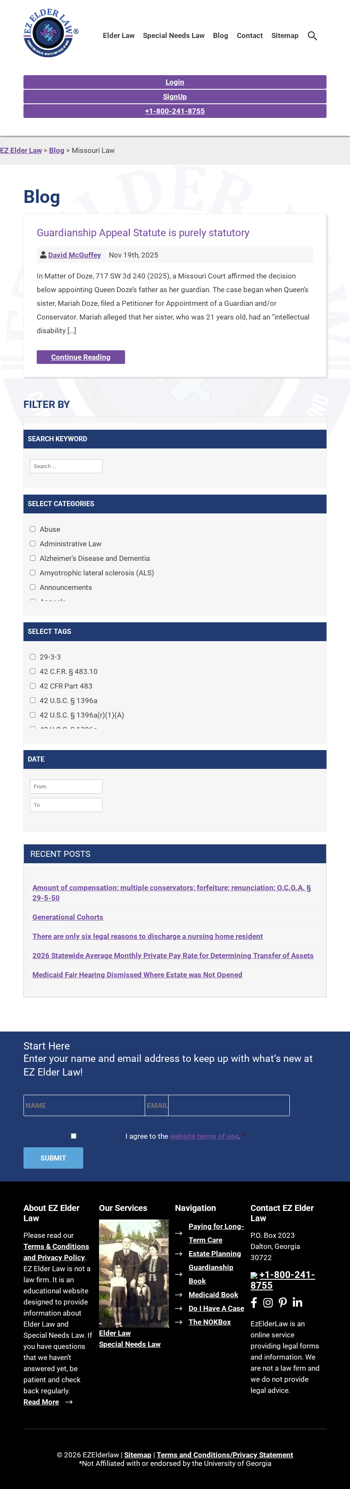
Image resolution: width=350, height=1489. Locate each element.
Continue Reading (81, 357)
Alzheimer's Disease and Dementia (95, 558)
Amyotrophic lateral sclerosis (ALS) (97, 573)
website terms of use (204, 1136)
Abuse (50, 529)
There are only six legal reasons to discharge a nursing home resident (147, 936)
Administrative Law (71, 543)
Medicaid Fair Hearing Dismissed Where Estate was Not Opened (137, 974)
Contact (250, 35)
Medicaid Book (213, 1294)
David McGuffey (74, 255)
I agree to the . (185, 1136)
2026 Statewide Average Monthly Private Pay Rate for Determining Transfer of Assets (173, 955)
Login (175, 82)
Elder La (112, 1333)
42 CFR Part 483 (66, 686)
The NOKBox (210, 1322)
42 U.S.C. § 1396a (68, 700)
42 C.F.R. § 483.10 (69, 671)
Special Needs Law (173, 35)
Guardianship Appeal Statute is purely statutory (143, 233)
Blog (220, 35)
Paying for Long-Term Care (216, 1233)
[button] (312, 35)
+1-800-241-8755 (175, 111)
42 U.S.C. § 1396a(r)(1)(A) (82, 715)
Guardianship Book (211, 1274)
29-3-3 (50, 657)
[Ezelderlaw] (51, 54)
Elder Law (118, 35)
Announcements (66, 587)
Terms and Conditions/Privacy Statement (225, 1455)
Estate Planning (215, 1253)
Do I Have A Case (216, 1308)
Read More (41, 1402)
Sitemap (285, 35)
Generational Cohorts (67, 917)
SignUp (175, 96)
